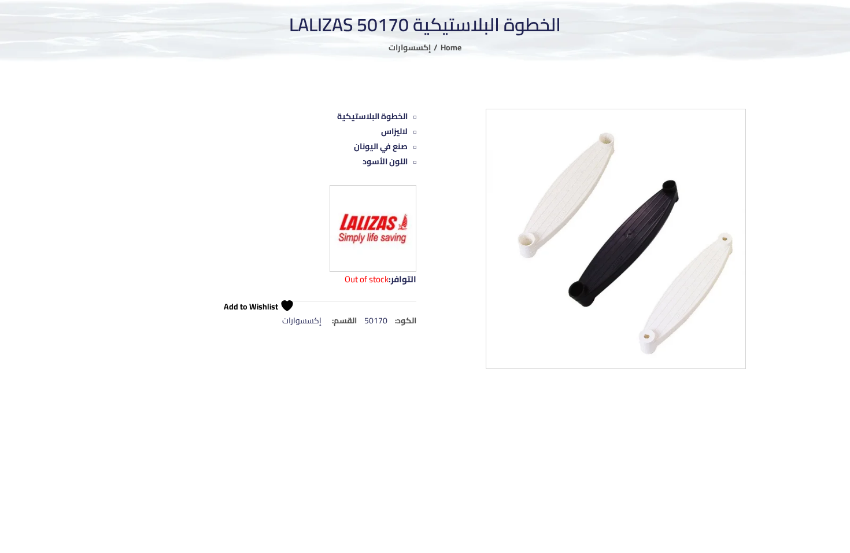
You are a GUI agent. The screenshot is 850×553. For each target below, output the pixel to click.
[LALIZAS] (373, 228)
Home (451, 47)
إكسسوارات (410, 47)
